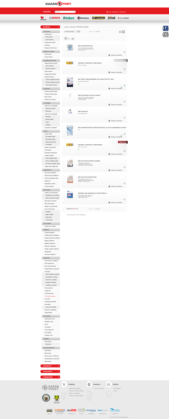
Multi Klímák (48, 353)
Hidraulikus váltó (49, 321)
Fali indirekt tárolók (50, 136)
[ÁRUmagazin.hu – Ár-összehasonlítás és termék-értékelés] (71, 411)
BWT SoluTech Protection (87, 177)
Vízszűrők (47, 299)
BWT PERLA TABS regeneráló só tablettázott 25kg (96, 79)
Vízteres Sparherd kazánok (52, 79)
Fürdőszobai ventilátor (50, 226)
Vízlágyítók (47, 290)
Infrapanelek (48, 251)
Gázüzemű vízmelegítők (51, 114)
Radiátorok (46, 229)
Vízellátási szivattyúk (51, 285)
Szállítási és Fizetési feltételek (76, 395)
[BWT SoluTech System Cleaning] (70, 166)
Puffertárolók (48, 150)
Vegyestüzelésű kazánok (51, 63)
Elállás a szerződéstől (74, 393)
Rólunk (115, 390)
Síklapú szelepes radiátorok (52, 249)
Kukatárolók (47, 377)
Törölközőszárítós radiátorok (52, 235)
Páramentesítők (49, 288)
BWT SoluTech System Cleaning (89, 161)
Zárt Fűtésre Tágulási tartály (53, 163)
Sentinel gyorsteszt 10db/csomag (90, 145)
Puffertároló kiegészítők (51, 152)
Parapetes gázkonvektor (51, 94)
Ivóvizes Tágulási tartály (52, 161)
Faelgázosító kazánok (50, 74)
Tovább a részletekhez (116, 55)
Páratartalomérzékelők (50, 301)
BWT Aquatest (83, 111)
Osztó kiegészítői (49, 329)
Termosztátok (49, 220)
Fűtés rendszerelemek (50, 266)
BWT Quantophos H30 (85, 46)
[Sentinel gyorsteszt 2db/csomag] (70, 64)
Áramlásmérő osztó (50, 319)
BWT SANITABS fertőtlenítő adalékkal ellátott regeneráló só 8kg (102, 127)
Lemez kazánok (50, 65)
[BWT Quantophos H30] (70, 51)
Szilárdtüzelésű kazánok (50, 60)
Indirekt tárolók (48, 134)
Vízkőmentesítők (49, 293)
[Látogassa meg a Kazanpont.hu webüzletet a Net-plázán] (115, 411)
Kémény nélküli (49, 119)
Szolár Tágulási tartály (51, 158)
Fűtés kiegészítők (49, 263)
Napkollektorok (47, 170)
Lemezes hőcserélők (51, 307)
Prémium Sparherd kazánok (53, 82)
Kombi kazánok (49, 39)
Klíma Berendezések (49, 347)
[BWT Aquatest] (70, 113)
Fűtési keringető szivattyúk (52, 274)
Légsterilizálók (48, 312)
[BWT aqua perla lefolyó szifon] (70, 97)
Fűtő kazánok (49, 37)
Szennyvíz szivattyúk (51, 279)
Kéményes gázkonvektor (51, 91)
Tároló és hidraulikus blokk (51, 178)
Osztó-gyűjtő (48, 332)
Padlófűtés (46, 338)
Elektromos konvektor (50, 99)
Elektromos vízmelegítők (51, 105)
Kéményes (47, 45)
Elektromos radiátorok (50, 246)
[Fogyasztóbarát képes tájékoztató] (46, 404)
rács (120, 31)
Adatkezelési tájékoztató (75, 388)
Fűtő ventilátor (47, 223)
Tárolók (45, 131)
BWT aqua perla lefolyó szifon (89, 95)
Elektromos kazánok (49, 51)
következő (97, 31)
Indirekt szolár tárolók (50, 147)
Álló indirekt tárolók (50, 139)
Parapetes (48, 124)
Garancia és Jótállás (99, 388)
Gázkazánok (47, 31)
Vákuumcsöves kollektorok (51, 175)
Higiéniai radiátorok (49, 240)
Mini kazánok (48, 96)
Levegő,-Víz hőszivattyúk (51, 192)
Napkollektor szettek (50, 183)
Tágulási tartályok (49, 155)
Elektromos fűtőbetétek (51, 310)
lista (123, 31)
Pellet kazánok (48, 71)
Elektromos (48, 111)
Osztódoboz (48, 327)
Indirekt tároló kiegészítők (51, 166)
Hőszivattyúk (47, 189)
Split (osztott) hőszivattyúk (52, 198)
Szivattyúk (47, 271)
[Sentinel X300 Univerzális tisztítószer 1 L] (70, 198)
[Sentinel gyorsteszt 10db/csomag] (70, 146)
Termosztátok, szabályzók (51, 260)
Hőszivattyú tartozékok (50, 201)
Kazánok (46, 27)
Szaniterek (47, 366)
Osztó (46, 324)
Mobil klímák (48, 361)
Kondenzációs (48, 34)
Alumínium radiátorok (50, 254)
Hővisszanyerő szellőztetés (52, 356)
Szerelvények (47, 316)
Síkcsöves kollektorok (50, 172)
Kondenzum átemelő (51, 282)
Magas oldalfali (49, 214)
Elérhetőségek (117, 388)
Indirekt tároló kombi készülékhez (51, 143)
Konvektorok (47, 88)
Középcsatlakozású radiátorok (52, 238)
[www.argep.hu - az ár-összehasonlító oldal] (49, 411)
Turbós (47, 122)
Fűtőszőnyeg (48, 341)
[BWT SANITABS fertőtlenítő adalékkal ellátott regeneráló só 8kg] (69, 135)
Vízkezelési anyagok (50, 296)
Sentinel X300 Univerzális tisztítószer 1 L (92, 193)
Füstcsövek (47, 371)
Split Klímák (48, 350)
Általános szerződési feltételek (76, 390)
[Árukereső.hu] (59, 410)
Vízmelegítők (47, 103)
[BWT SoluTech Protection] (70, 182)
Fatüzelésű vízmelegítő (51, 127)
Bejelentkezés (115, 11)
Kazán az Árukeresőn (59, 411)
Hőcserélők (47, 304)
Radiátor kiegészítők (50, 243)
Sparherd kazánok (49, 77)
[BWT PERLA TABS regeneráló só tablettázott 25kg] (69, 86)
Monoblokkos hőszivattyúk (52, 195)
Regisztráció (123, 11)
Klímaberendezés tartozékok (52, 269)
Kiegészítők (49, 217)
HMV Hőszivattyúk (49, 203)
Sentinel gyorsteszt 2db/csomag (90, 63)
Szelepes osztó (49, 335)
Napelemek (47, 181)
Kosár (109, 11)
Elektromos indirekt (50, 108)
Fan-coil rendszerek (50, 209)
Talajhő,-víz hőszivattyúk (51, 206)
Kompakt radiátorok (50, 232)
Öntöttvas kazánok (50, 68)
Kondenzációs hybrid (50, 42)
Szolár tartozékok (49, 186)
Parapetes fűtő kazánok (51, 48)
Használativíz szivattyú (51, 277)
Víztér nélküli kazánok (51, 85)
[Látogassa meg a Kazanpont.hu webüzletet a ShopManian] (103, 411)
